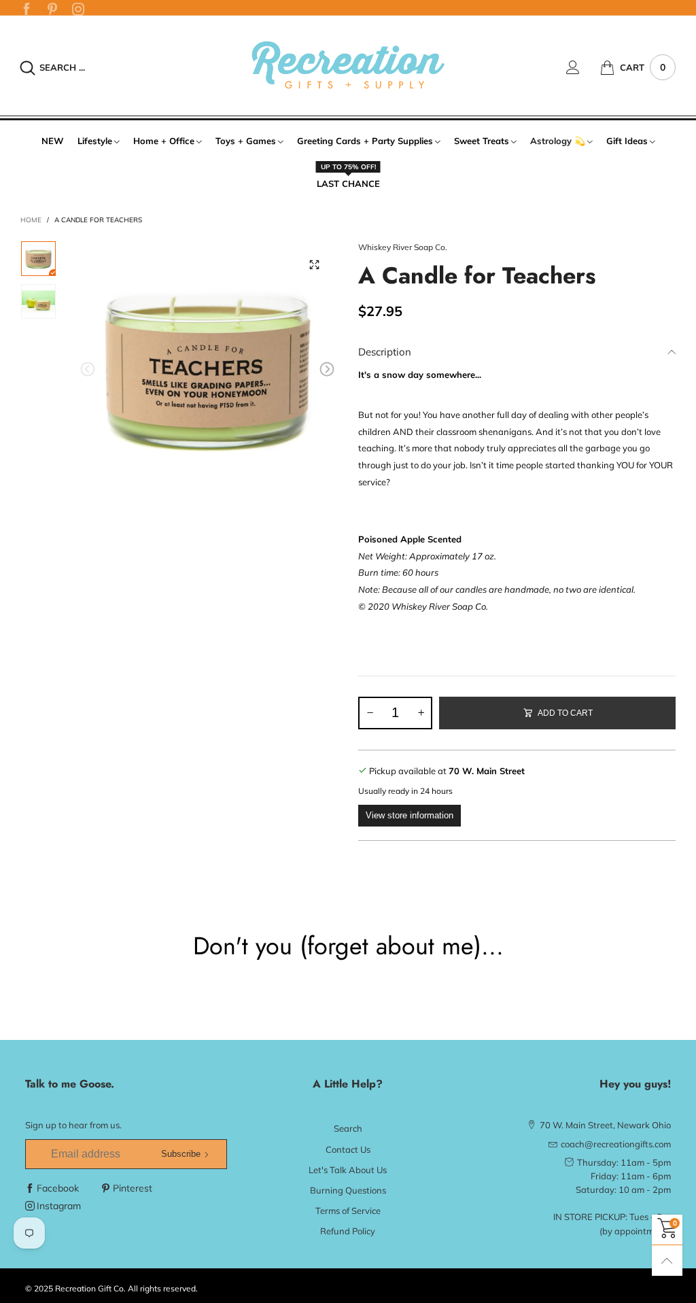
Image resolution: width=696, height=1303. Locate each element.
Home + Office (163, 140)
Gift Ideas (627, 140)
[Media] (314, 264)
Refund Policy (347, 1231)
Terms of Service (348, 1210)
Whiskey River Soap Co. (402, 247)
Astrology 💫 (557, 140)
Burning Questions (348, 1190)
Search (348, 1128)
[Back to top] (667, 1260)
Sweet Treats (481, 140)
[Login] (583, 67)
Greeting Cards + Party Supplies (365, 140)
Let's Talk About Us (348, 1169)
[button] (88, 369)
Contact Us (348, 1149)
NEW (52, 140)
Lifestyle (94, 140)
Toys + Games (245, 140)
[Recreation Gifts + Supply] (347, 65)
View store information (409, 815)
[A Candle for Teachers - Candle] (207, 371)
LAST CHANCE (348, 183)
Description (384, 351)
